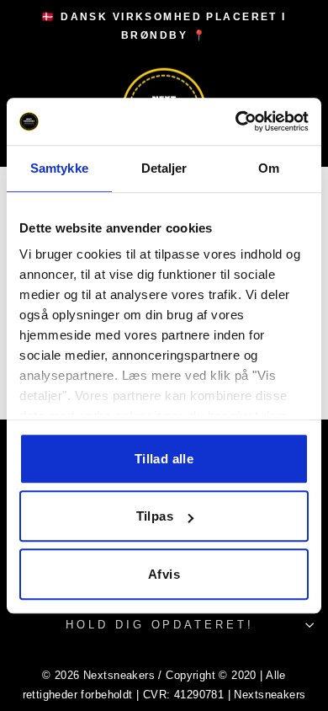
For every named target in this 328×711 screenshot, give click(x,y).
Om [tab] (268, 168)
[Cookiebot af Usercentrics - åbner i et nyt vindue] (236, 121)
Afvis (164, 574)
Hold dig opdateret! (160, 624)
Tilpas (154, 516)
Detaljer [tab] (164, 168)
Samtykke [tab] (59, 168)
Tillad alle (164, 459)
